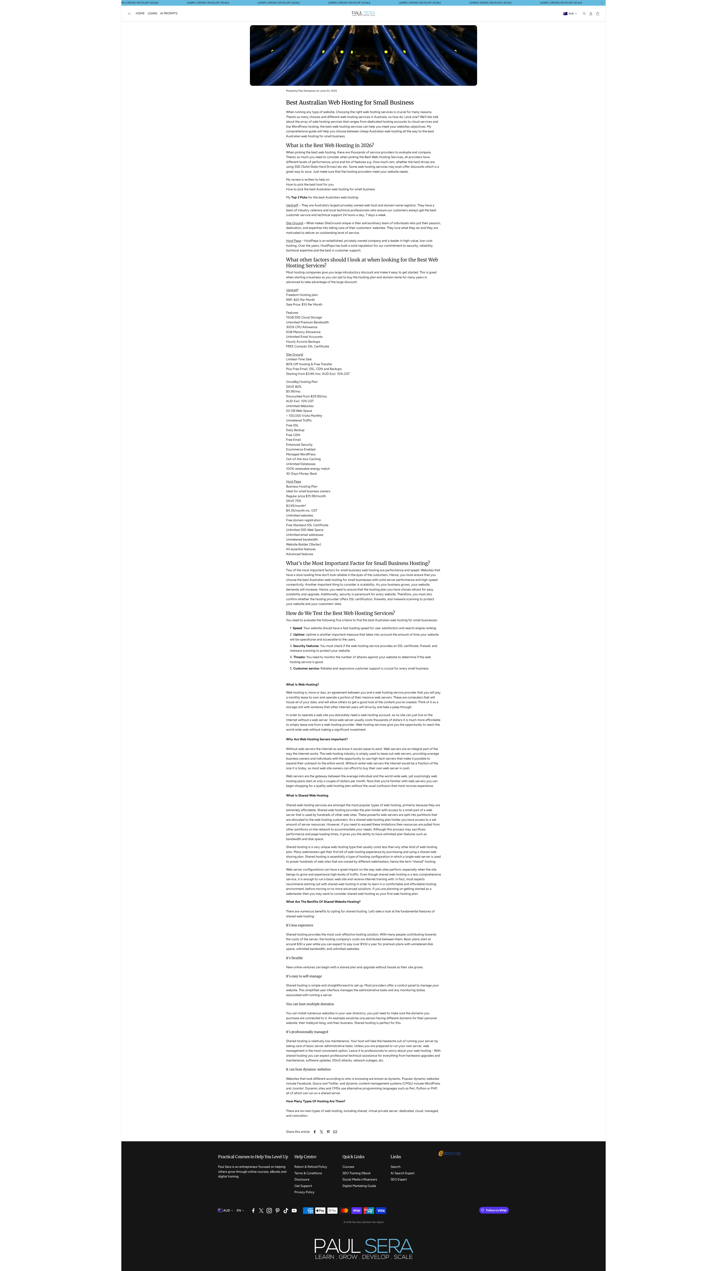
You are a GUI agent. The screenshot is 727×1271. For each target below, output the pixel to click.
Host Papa (293, 241)
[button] (129, 14)
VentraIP (292, 205)
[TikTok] (286, 1210)
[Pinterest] (277, 1210)
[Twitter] (261, 1210)
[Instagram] (269, 1210)
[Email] (335, 1132)
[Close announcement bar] (602, 3)
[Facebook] (253, 1210)
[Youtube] (294, 1210)
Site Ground (294, 223)
